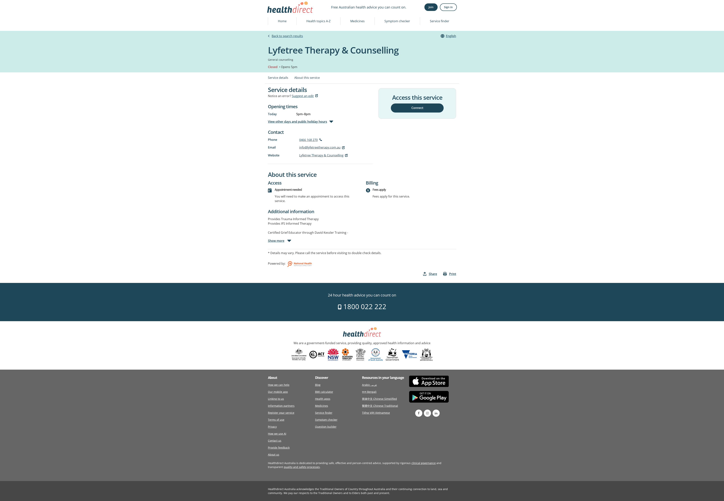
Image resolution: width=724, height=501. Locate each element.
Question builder (326, 426)
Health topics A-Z (318, 21)
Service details (278, 78)
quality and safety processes (302, 467)
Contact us (274, 440)
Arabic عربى (369, 385)
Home (282, 21)
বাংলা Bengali (369, 392)
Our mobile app (278, 392)
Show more (276, 241)
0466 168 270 (308, 140)
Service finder (439, 21)
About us (273, 454)
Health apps (322, 399)
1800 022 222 (364, 306)
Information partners (281, 406)
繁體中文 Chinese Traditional (380, 406)
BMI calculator (324, 392)
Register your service (281, 412)
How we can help (278, 385)
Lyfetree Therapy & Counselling (321, 155)
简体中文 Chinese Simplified (379, 399)
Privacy (272, 426)
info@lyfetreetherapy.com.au (320, 147)
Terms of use (276, 419)
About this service (307, 78)
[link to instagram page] (427, 413)
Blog (318, 385)
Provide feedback (279, 447)
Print (452, 274)
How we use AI (277, 433)
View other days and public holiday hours (297, 122)
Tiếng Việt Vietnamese (376, 412)
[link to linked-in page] (436, 413)
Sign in (448, 7)
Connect (417, 108)
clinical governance (423, 463)
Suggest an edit (303, 96)
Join (431, 7)
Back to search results (287, 36)
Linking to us (276, 399)
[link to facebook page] (418, 413)
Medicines (357, 21)
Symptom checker (397, 21)
